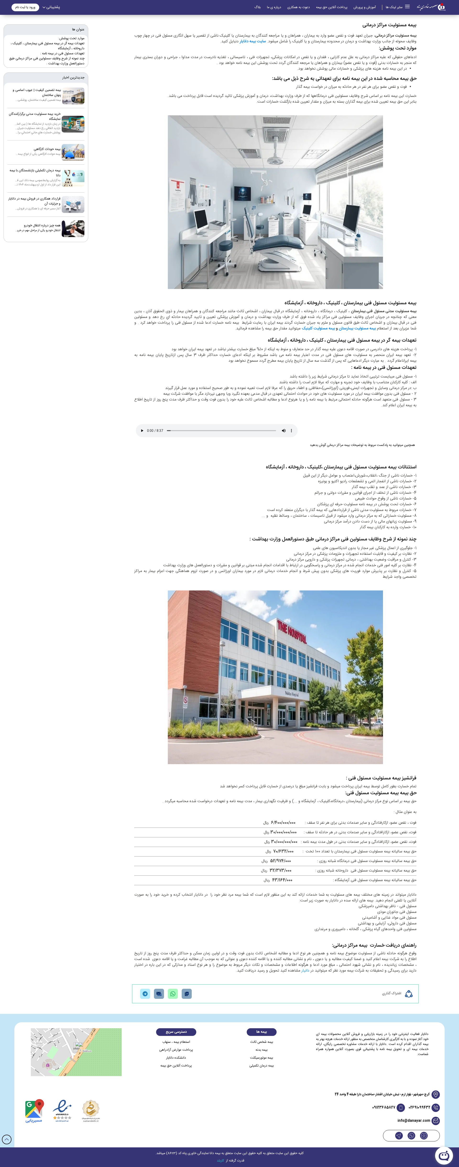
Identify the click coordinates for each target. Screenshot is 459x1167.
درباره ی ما (274, 7)
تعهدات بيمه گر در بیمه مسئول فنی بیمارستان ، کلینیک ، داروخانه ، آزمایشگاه (47, 46)
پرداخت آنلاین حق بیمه (331, 7)
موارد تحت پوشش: (71, 38)
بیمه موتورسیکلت (261, 1058)
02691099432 (419, 1108)
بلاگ (257, 7)
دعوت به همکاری (298, 7)
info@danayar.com (414, 1120)
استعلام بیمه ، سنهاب (176, 1042)
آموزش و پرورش (365, 7)
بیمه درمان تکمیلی (261, 1065)
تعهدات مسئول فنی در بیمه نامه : (62, 53)
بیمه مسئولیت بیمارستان (357, 328)
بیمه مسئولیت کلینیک (318, 328)
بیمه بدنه (262, 1050)
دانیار (305, 970)
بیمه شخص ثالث (261, 1042)
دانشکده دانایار (176, 1058)
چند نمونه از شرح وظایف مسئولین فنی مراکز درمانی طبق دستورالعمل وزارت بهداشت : (46, 61)
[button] (76, 1047)
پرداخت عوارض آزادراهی (176, 1050)
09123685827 (383, 1108)
